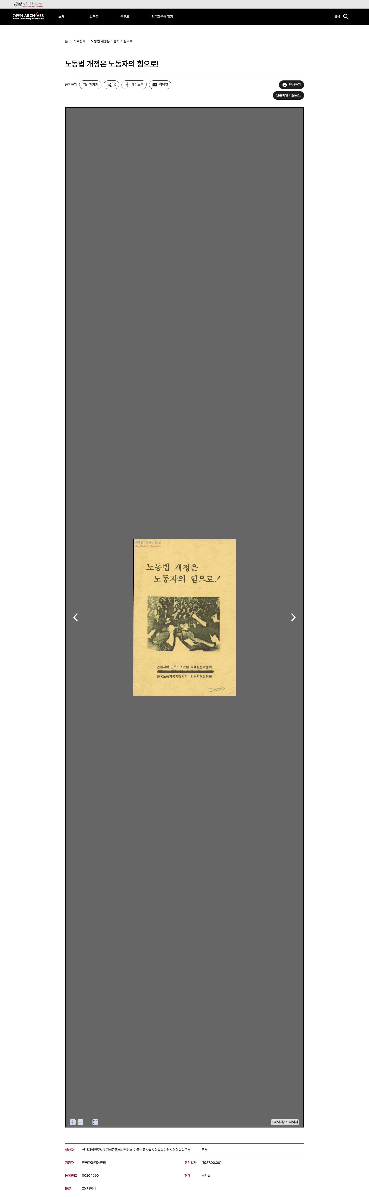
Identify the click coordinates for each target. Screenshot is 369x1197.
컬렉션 (93, 17)
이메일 (163, 85)
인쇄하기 (295, 85)
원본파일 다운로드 (288, 95)
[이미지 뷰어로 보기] (95, 1122)
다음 (293, 618)
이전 (75, 618)
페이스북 (138, 85)
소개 (61, 17)
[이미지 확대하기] (73, 1122)
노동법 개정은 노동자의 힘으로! (112, 41)
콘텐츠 (124, 17)
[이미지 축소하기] (80, 1122)
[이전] (75, 617)
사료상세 (79, 41)
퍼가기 (93, 85)
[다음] (294, 617)
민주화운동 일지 (162, 17)
